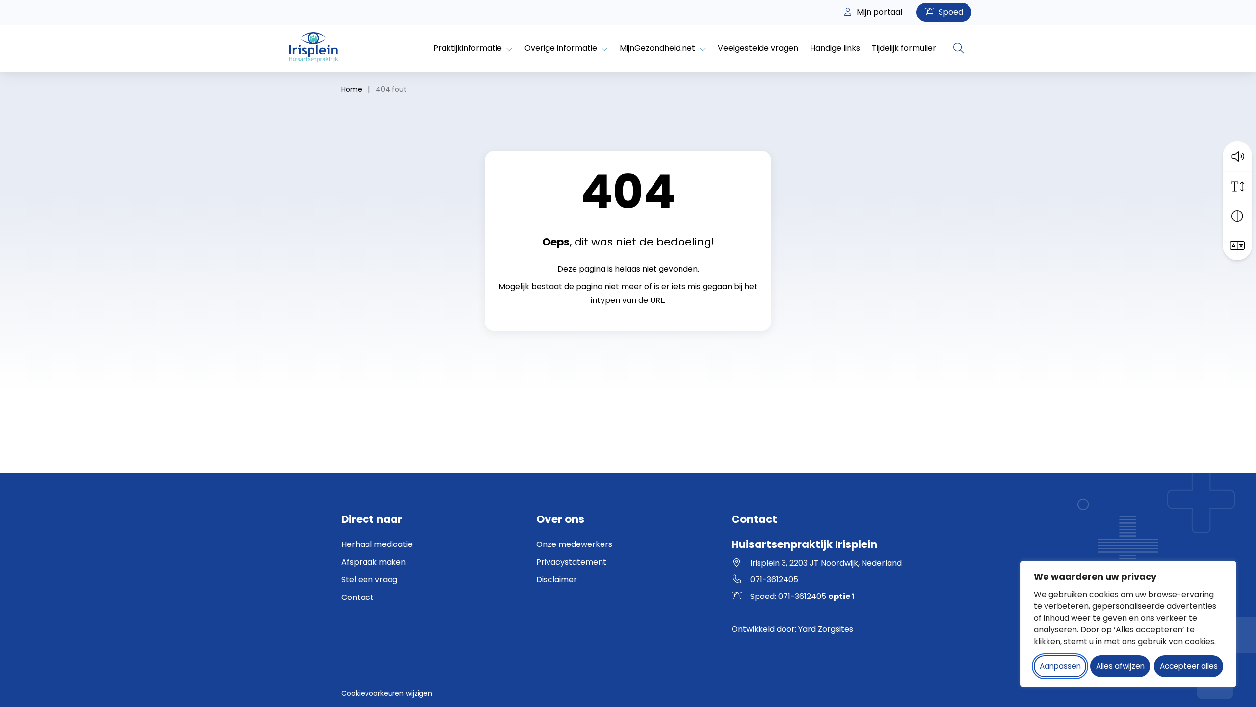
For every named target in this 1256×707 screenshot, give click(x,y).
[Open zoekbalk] (958, 48)
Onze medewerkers (574, 544)
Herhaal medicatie (377, 544)
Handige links (835, 48)
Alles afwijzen (1120, 666)
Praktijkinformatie (467, 48)
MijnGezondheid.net (657, 48)
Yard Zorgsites (825, 629)
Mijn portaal (878, 12)
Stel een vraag (369, 579)
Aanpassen (1060, 666)
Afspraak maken (373, 562)
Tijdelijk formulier (904, 48)
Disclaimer (556, 579)
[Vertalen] (1237, 245)
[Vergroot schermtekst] (1237, 186)
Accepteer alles (1189, 666)
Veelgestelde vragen (758, 48)
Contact (357, 597)
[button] (1237, 156)
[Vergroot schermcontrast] (1237, 216)
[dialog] (1128, 624)
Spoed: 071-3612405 (802, 596)
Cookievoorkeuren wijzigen (386, 693)
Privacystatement (571, 562)
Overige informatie (560, 48)
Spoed (950, 12)
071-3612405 (774, 579)
